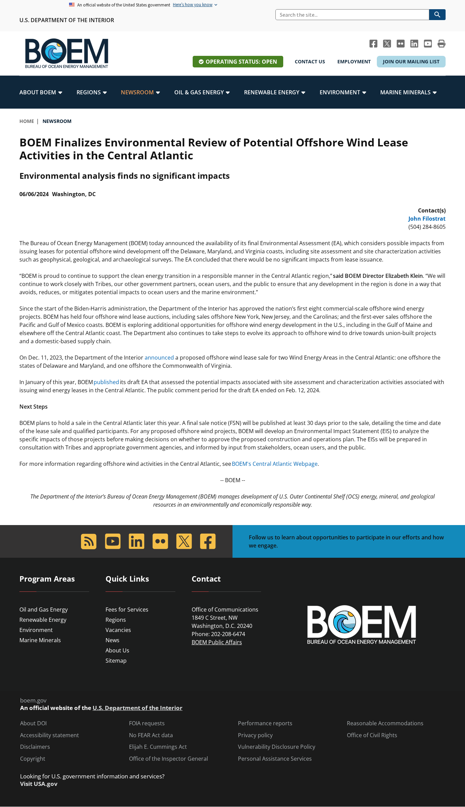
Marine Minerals (40, 640)
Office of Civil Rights (372, 735)
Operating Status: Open (241, 61)
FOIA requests (147, 723)
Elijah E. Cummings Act (158, 746)
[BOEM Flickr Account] (401, 43)
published (106, 382)
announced (159, 357)
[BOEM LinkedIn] (414, 43)
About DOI (33, 723)
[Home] (67, 53)
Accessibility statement (49, 735)
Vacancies (118, 630)
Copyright (32, 758)
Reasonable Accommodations (385, 723)
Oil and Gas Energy (43, 609)
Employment (354, 61)
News (112, 640)
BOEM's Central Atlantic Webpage (275, 464)
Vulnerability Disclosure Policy (276, 746)
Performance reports (265, 723)
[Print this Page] (441, 43)
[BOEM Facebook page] (373, 43)
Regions (116, 619)
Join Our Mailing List (411, 61)
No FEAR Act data (151, 735)
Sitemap (116, 660)
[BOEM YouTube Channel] (428, 43)
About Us (117, 650)
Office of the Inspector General (168, 758)
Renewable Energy (42, 619)
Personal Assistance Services (275, 758)
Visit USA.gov (39, 784)
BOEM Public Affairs (217, 642)
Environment (36, 630)
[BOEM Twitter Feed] (387, 43)
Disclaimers (35, 746)
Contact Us (310, 61)
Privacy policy (255, 735)
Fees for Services (127, 609)
